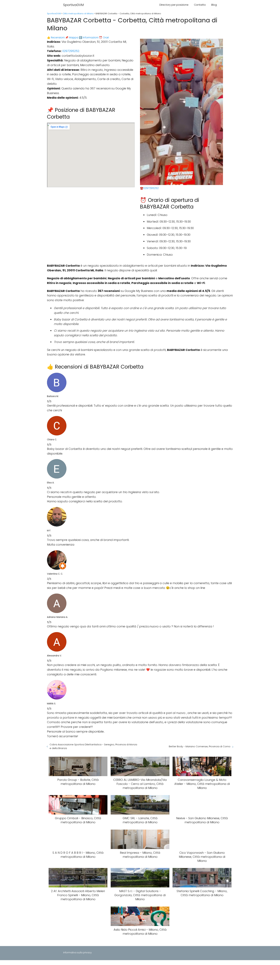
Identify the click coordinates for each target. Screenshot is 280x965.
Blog (214, 5)
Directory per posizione (173, 5)
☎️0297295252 (149, 188)
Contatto (200, 5)
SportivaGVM (73, 5)
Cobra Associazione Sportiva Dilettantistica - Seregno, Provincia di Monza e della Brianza (93, 746)
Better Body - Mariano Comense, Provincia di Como (199, 746)
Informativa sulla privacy (77, 952)
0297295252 (70, 51)
